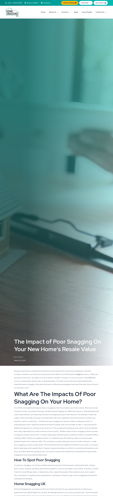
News (76, 12)
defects (92, 378)
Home (43, 12)
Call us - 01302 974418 (15, 3)
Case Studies (87, 12)
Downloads (85, 3)
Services (65, 12)
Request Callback (32, 3)
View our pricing (68, 3)
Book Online (100, 3)
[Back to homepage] (12, 12)
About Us (52, 12)
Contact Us (47, 3)
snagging (79, 374)
